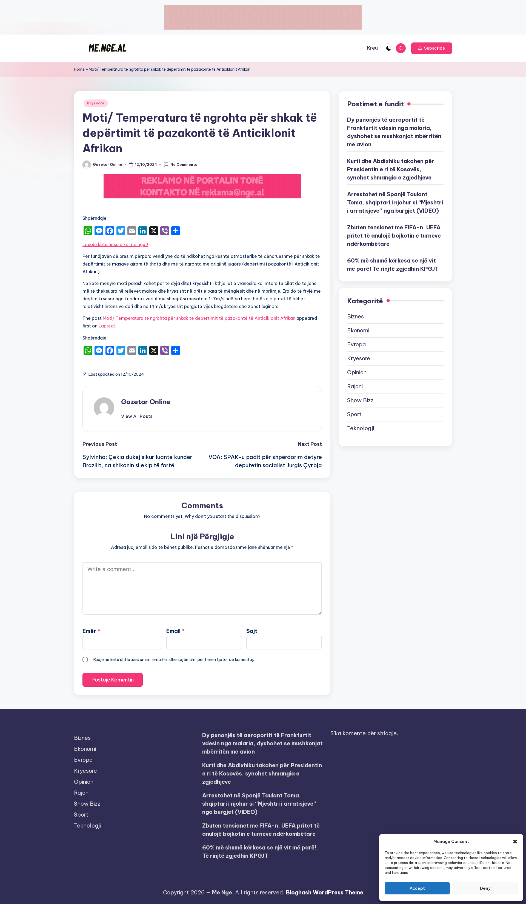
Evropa (356, 344)
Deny (485, 888)
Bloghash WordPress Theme (324, 892)
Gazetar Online (145, 402)
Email (175, 631)
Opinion (357, 372)
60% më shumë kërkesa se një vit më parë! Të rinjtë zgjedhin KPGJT (393, 264)
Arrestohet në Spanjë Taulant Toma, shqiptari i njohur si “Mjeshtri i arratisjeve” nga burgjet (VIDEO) (395, 202)
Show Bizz (360, 400)
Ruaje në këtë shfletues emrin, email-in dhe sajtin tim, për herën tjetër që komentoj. (173, 659)
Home (79, 69)
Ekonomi (358, 330)
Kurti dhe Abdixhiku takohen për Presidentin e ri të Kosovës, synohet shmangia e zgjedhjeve (390, 169)
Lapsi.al (107, 326)
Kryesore (96, 103)
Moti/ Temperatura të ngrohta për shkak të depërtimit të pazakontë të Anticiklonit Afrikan (199, 318)
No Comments (183, 164)
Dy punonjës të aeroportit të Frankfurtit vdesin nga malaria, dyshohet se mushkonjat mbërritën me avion (394, 131)
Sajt (251, 631)
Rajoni (355, 386)
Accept (417, 888)
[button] (515, 841)
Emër (91, 631)
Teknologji (360, 428)
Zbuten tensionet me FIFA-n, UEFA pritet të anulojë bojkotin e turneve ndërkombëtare (394, 235)
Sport (354, 414)
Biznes (355, 316)
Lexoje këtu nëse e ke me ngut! (115, 244)
